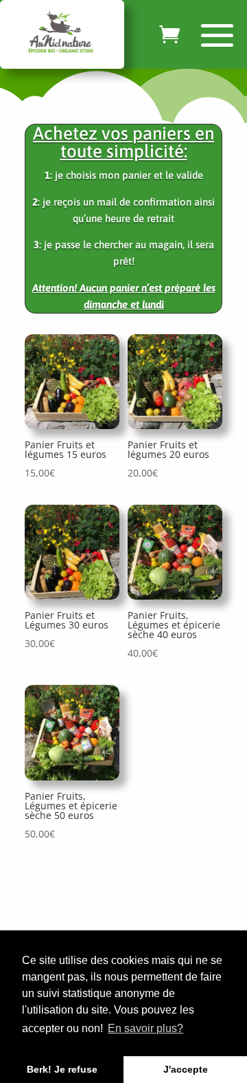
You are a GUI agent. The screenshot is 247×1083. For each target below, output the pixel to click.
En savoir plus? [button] (145, 1028)
